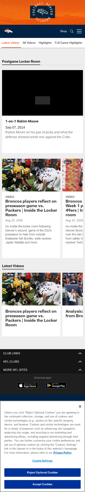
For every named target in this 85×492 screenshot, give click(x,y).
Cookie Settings (42, 460)
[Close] (80, 406)
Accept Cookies (43, 484)
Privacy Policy (27, 452)
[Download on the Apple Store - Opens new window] (27, 385)
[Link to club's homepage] (8, 29)
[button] (42, 103)
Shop (63, 31)
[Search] (71, 31)
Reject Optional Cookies (42, 472)
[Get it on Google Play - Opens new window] (56, 387)
